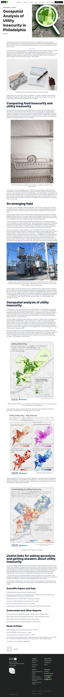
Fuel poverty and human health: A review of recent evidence (21, 603)
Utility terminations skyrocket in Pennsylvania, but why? (20, 629)
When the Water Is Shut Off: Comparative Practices (19, 619)
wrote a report (37, 196)
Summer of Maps (26, 641)
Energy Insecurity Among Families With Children (18, 614)
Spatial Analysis (6, 7)
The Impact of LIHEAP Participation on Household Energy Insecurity (23, 601)
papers (20, 224)
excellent (12, 224)
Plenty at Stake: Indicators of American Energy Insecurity (20, 616)
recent (16, 224)
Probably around (30, 296)
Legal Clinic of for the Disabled (16, 110)
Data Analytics (10, 641)
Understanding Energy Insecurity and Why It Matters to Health (21, 592)
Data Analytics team (29, 43)
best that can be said (26, 294)
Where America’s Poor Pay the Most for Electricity (18, 634)
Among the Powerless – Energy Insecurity (16, 632)
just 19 (49, 193)
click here (12, 46)
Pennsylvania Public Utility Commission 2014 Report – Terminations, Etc (24, 621)
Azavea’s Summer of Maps (43, 111)
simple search (40, 190)
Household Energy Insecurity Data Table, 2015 (17, 606)
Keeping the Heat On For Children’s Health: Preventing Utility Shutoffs (23, 598)
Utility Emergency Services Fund (26, 310)
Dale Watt (14, 7)
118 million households (21, 50)
